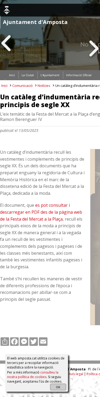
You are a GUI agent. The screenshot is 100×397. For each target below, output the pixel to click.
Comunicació (22, 85)
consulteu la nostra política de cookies (32, 374)
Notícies (44, 85)
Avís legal (76, 374)
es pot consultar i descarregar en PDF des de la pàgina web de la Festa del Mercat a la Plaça (41, 212)
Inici (4, 85)
